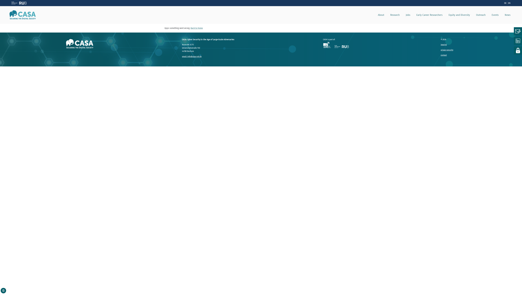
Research (395, 14)
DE (505, 3)
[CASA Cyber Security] (21, 15)
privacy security (447, 50)
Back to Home (197, 28)
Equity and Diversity (459, 14)
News (507, 14)
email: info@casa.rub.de (192, 56)
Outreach (481, 14)
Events (495, 14)
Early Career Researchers (429, 14)
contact (444, 55)
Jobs (408, 14)
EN (509, 3)
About (381, 14)
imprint (444, 45)
